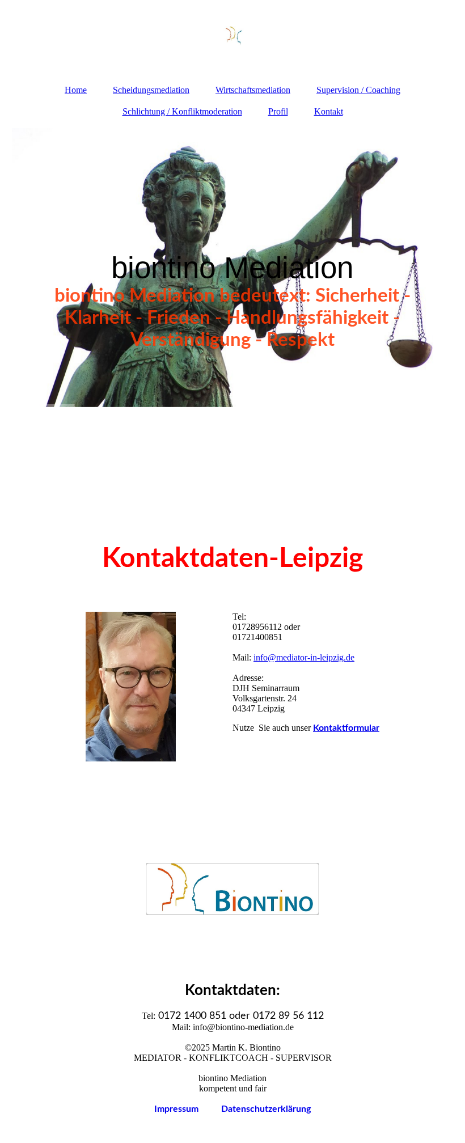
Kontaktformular (346, 728)
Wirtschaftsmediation (252, 90)
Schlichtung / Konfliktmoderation (182, 111)
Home (76, 90)
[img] (233, 37)
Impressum (187, 1109)
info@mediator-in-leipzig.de (303, 657)
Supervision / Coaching (358, 90)
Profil (278, 111)
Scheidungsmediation (151, 90)
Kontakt (328, 111)
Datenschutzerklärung (266, 1109)
